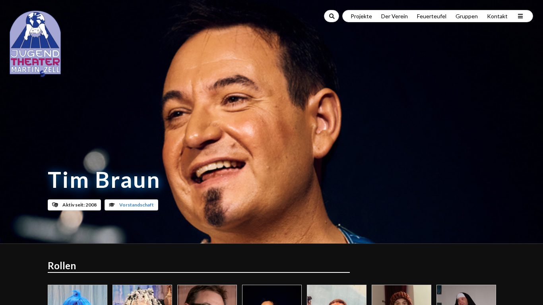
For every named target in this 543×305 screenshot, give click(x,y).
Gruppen (467, 16)
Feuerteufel (431, 16)
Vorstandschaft (136, 205)
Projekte (361, 16)
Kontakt (497, 16)
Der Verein (394, 16)
